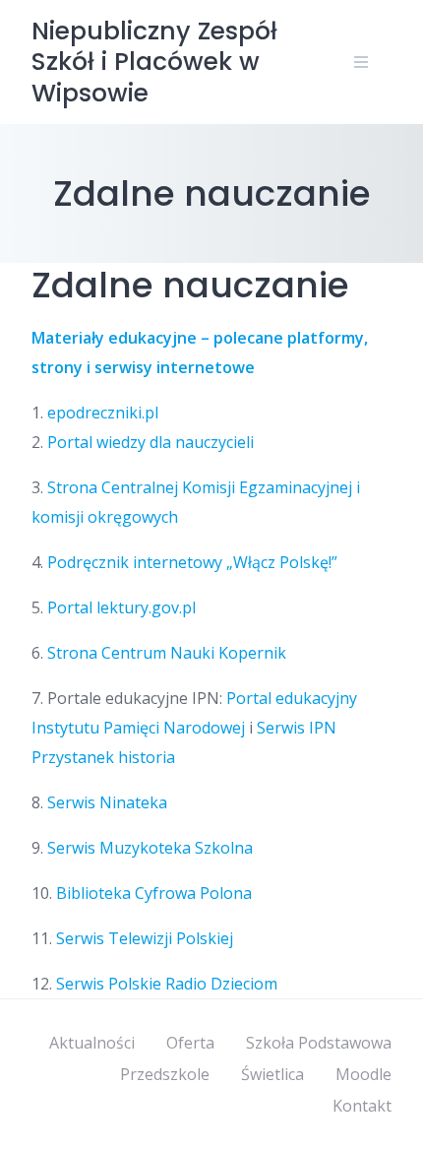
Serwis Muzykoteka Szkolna (150, 848)
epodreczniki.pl (102, 412)
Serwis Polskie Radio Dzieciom (166, 983)
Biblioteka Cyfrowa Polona (154, 893)
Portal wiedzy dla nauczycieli (150, 442)
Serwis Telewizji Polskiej (144, 938)
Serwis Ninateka (107, 802)
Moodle (363, 1074)
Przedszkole (165, 1074)
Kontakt (362, 1106)
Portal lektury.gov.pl (121, 607)
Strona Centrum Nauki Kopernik (166, 653)
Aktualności (92, 1042)
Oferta (190, 1042)
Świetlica (272, 1074)
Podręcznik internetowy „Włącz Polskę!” (192, 562)
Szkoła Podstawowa (319, 1042)
